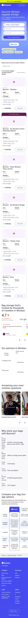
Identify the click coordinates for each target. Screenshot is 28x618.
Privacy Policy (5, 594)
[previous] (19, 340)
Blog (3, 575)
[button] (14, 37)
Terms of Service (6, 592)
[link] (21, 5)
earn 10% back (17, 1)
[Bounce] (6, 5)
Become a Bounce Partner (6, 578)
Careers (4, 585)
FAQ (16, 573)
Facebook (17, 592)
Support (17, 575)
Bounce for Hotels (6, 583)
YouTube (17, 603)
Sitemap (17, 577)
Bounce (4, 555)
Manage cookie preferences (6, 597)
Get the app (5, 573)
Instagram (17, 596)
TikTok (17, 599)
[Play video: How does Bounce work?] (11, 403)
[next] (24, 340)
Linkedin (17, 601)
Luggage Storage (11, 555)
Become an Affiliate (7, 581)
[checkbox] (6, 66)
